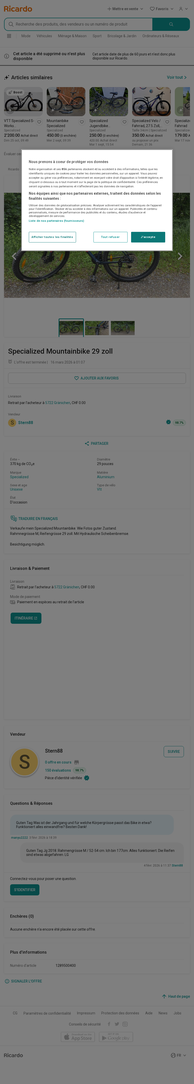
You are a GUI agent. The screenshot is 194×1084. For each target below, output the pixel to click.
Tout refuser (110, 237)
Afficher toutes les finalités (52, 237)
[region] (97, 200)
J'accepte (148, 237)
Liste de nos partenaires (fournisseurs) (56, 221)
